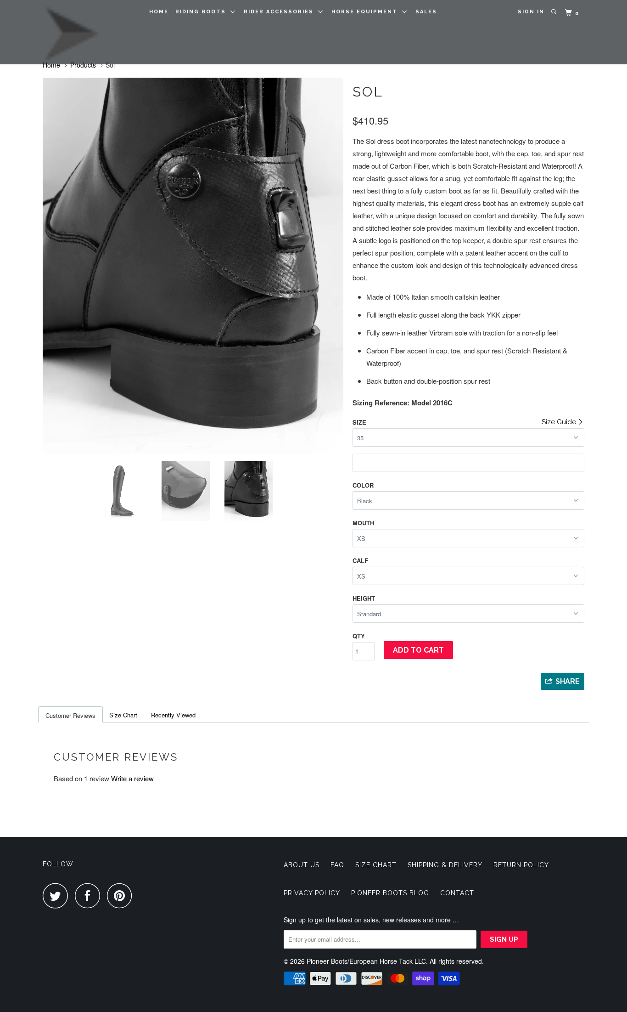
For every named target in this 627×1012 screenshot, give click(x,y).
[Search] (554, 12)
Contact (457, 893)
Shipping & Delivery (445, 865)
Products (83, 64)
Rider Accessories (281, 12)
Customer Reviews (70, 715)
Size (359, 422)
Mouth (363, 522)
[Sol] (193, 266)
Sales (426, 12)
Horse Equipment (366, 12)
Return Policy (521, 865)
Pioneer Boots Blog (390, 893)
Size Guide (560, 422)
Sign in (531, 12)
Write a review (132, 778)
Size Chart (123, 715)
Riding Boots (202, 12)
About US (301, 865)
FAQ (337, 865)
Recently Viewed (173, 715)
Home (158, 12)
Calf (360, 560)
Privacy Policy (312, 893)
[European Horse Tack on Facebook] (90, 895)
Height (364, 598)
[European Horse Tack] (90, 32)
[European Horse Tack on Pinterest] (122, 895)
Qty (359, 635)
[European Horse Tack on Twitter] (58, 895)
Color (363, 485)
